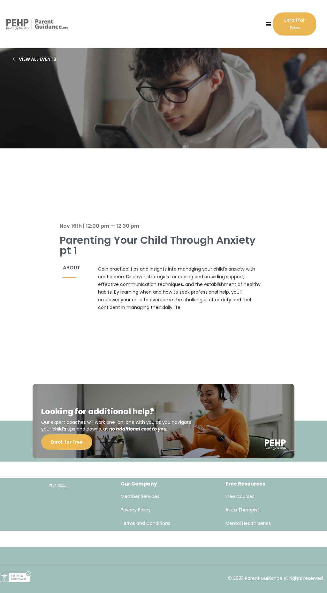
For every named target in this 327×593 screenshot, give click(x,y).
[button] (268, 24)
